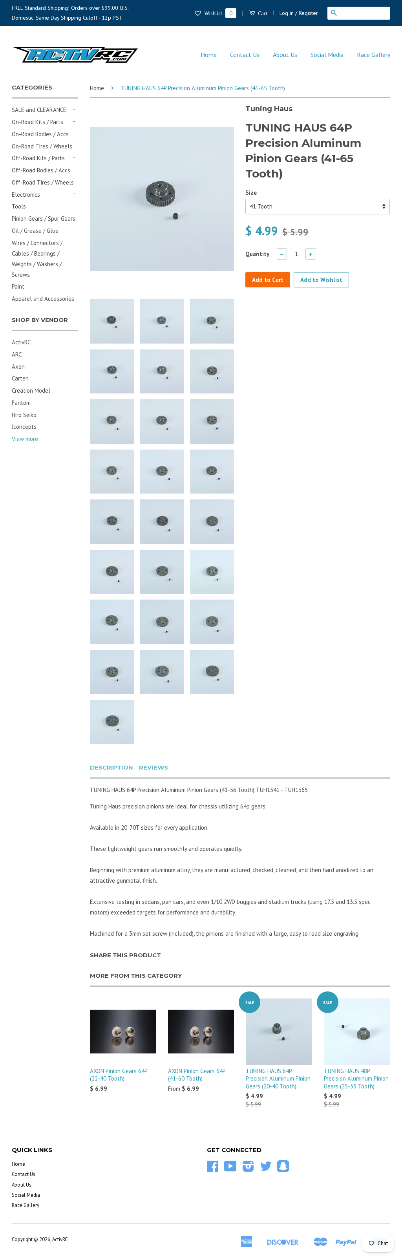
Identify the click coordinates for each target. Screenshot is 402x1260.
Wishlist (217, 13)
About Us (285, 55)
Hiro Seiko (24, 415)
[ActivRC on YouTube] (230, 1169)
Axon (18, 366)
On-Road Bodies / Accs (40, 134)
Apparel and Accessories (43, 298)
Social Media (327, 55)
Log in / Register (299, 12)
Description (111, 767)
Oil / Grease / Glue (35, 230)
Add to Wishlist (321, 279)
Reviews (153, 767)
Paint (18, 286)
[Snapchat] (283, 1169)
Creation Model (31, 390)
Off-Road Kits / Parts (38, 158)
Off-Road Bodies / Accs (41, 170)
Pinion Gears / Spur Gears (43, 218)
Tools (19, 206)
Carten (20, 378)
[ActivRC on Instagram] (248, 1169)
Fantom (21, 402)
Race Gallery (373, 55)
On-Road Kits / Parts (37, 122)
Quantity (257, 254)
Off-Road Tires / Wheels (43, 182)
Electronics (26, 194)
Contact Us (244, 55)
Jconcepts (24, 426)
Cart (261, 13)
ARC (17, 354)
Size (251, 192)
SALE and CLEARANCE (39, 109)
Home (209, 55)
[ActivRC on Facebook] (213, 1169)
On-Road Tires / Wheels (42, 146)
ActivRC (21, 342)
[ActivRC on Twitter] (266, 1169)
